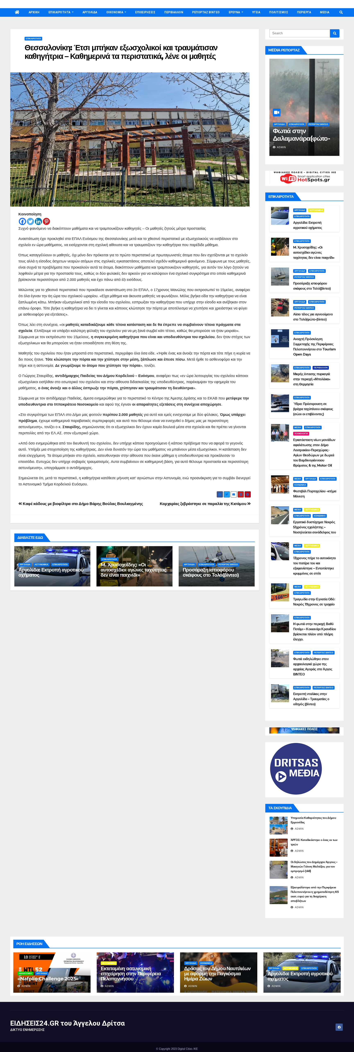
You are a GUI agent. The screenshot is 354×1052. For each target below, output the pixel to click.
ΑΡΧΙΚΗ (34, 12)
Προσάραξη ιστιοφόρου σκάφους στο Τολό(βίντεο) (211, 572)
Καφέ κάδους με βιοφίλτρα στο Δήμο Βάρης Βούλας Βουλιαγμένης (82, 504)
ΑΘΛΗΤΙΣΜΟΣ (25, 973)
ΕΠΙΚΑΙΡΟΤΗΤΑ (60, 12)
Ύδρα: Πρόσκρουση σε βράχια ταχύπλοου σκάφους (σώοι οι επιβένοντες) (313, 409)
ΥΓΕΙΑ (256, 12)
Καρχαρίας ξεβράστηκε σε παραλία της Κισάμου (203, 504)
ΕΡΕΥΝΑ (235, 12)
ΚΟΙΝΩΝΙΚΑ (300, 485)
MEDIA (324, 12)
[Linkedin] (38, 221)
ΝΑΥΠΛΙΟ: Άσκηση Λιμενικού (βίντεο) (299, 135)
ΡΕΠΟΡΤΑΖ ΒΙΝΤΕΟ (206, 12)
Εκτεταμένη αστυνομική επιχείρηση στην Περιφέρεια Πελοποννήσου (131, 973)
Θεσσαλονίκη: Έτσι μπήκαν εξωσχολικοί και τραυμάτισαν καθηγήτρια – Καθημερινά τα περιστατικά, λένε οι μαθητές (121, 52)
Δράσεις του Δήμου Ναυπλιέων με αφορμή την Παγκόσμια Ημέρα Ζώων (217, 973)
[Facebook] (22, 221)
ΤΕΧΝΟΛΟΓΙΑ (301, 433)
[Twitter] (30, 221)
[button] (341, 12)
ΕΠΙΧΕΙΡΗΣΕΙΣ (145, 12)
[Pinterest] (46, 221)
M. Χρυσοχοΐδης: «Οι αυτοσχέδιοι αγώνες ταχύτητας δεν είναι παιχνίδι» (133, 570)
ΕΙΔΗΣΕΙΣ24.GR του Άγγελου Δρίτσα (67, 1023)
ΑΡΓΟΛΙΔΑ (90, 12)
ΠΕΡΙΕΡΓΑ (304, 12)
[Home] (17, 12)
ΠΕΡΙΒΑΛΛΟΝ (173, 12)
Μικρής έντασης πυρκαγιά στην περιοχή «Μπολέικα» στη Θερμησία (311, 379)
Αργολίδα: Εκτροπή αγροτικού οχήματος (50, 572)
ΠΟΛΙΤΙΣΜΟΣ (278, 12)
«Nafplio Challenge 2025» (47, 979)
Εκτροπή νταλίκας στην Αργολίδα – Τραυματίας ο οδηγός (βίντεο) (311, 699)
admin (281, 147)
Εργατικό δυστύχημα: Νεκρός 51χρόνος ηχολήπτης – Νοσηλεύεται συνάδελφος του (314, 527)
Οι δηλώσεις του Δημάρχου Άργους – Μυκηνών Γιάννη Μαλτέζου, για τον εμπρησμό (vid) (314, 866)
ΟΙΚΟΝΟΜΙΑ (115, 12)
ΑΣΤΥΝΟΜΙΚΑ (41, 564)
